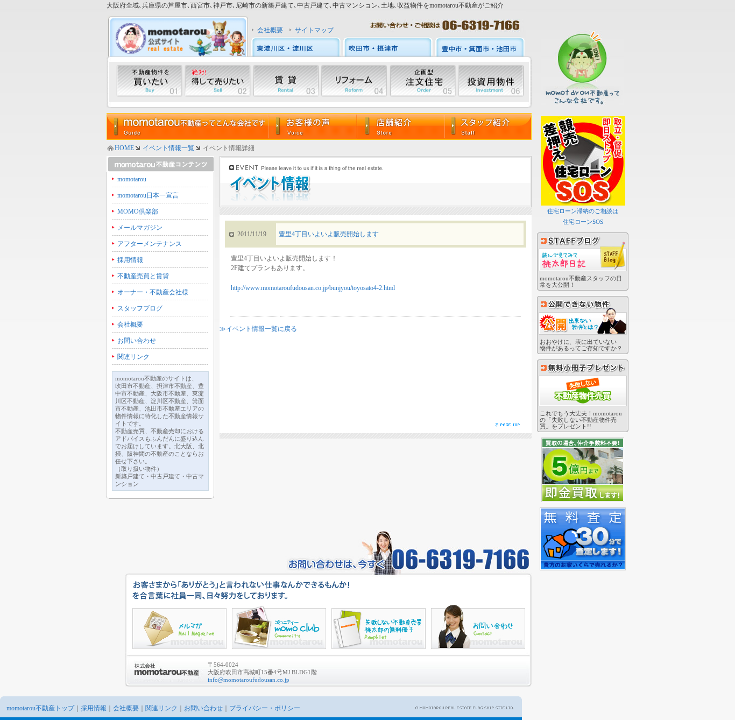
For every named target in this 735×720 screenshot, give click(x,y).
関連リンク (133, 357)
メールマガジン (139, 227)
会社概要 (270, 30)
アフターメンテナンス (149, 244)
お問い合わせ (136, 340)
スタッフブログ (139, 308)
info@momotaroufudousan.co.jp (248, 679)
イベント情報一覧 (168, 148)
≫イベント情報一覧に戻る (258, 329)
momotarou (131, 179)
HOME (124, 148)
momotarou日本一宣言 (148, 195)
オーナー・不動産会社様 (152, 292)
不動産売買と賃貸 (143, 276)
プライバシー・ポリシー (264, 708)
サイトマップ (314, 30)
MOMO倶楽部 (137, 211)
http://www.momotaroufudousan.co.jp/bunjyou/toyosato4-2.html (313, 288)
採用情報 (130, 260)
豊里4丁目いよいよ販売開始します (329, 234)
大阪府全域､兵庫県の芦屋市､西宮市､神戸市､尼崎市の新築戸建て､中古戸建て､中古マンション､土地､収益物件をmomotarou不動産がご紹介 (305, 5)
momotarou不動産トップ (40, 708)
